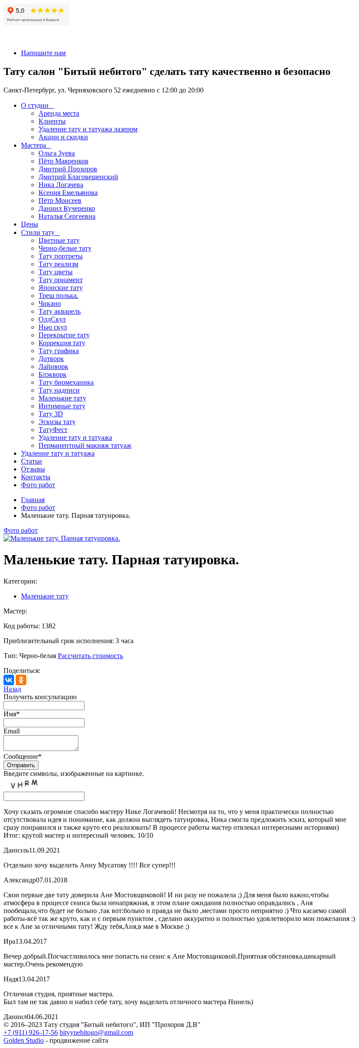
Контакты (35, 477)
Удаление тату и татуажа (75, 437)
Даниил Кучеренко (67, 208)
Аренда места (59, 113)
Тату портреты (61, 256)
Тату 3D (51, 414)
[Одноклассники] (21, 680)
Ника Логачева (61, 184)
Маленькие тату (62, 398)
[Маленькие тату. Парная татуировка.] (62, 538)
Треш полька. (58, 295)
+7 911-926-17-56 (29, 38)
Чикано (50, 303)
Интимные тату (62, 406)
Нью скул (53, 327)
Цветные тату (59, 240)
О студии (35, 105)
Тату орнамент (61, 279)
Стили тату (38, 232)
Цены (29, 224)
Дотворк (51, 358)
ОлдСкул (52, 319)
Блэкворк (53, 374)
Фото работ (38, 485)
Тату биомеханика (66, 382)
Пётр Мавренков (63, 161)
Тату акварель (60, 311)
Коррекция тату (62, 343)
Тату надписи (59, 390)
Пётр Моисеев (60, 200)
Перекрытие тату (64, 335)
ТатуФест (53, 429)
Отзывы (33, 469)
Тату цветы (56, 272)
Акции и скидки (63, 137)
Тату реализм (58, 264)
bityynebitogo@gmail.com (96, 1032)
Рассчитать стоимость (90, 655)
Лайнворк (53, 366)
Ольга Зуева (57, 153)
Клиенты (52, 121)
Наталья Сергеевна (67, 216)
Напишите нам (43, 53)
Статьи (31, 461)
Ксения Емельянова (68, 192)
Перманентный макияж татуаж (85, 445)
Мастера (33, 145)
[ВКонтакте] (9, 680)
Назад (12, 689)
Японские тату (61, 287)
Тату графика (59, 350)
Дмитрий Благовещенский (78, 177)
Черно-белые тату (65, 248)
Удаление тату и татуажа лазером (88, 129)
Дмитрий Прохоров (68, 169)
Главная (33, 499)
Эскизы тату (57, 421)
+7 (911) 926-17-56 (31, 1032)
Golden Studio (24, 1040)
